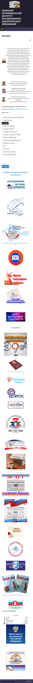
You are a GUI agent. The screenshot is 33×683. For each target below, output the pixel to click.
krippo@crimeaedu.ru (22, 109)
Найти (5, 166)
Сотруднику (15, 327)
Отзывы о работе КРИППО (10, 154)
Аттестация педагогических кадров (12, 134)
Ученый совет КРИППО (9, 126)
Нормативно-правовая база (10, 131)
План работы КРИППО (9, 129)
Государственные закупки (10, 151)
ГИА (4, 146)
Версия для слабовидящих (7, 681)
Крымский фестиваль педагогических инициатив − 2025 (16, 243)
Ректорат (6, 123)
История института (8, 120)
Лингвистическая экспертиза (15, 470)
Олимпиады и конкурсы (9, 143)
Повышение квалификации (10, 137)
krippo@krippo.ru (11, 109)
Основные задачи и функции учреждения (13, 117)
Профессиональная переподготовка (12, 140)
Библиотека (6, 149)
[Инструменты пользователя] (30, 40)
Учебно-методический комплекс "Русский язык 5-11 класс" (15, 595)
